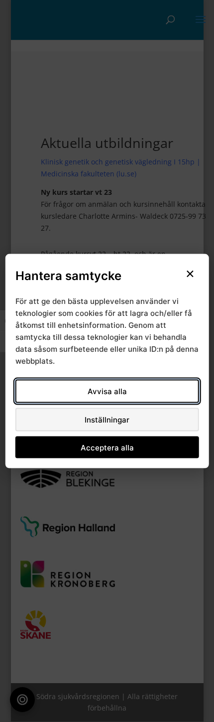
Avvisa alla (107, 391)
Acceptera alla (107, 447)
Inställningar (107, 420)
